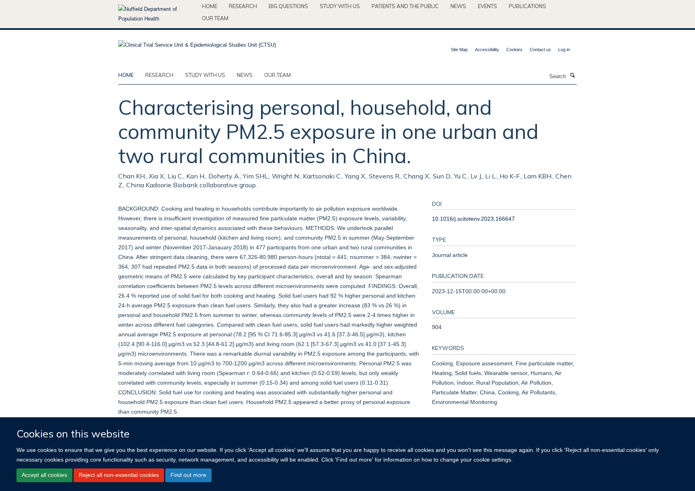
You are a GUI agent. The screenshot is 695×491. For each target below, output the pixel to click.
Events (487, 6)
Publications (527, 6)
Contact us (540, 49)
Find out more (188, 475)
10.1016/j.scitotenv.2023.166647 (473, 218)
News (458, 6)
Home (209, 6)
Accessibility (487, 49)
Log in (564, 49)
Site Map (459, 49)
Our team (215, 18)
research (159, 75)
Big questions (288, 6)
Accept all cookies (44, 475)
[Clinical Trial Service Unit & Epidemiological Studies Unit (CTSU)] (197, 42)
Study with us (340, 6)
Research (243, 6)
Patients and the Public (405, 6)
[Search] (572, 75)
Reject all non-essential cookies (119, 475)
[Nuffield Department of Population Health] (157, 14)
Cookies (514, 49)
